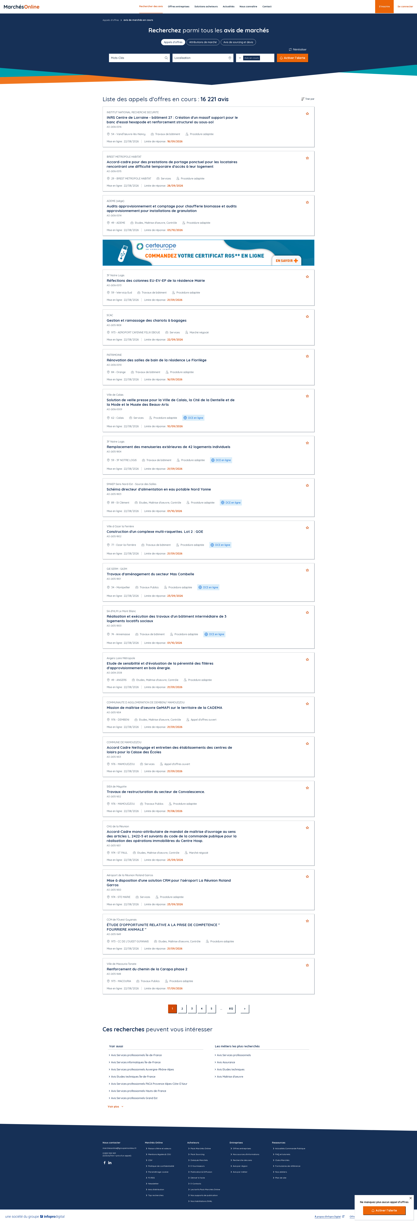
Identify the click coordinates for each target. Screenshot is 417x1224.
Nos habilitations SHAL (201, 1201)
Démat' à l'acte (198, 1177)
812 (231, 1008)
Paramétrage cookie (158, 1172)
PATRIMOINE (114, 354)
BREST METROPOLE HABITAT (124, 156)
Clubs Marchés (282, 1160)
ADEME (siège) (115, 201)
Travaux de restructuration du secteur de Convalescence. (156, 791)
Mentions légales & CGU (159, 1154)
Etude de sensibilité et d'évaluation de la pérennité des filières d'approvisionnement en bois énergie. (160, 665)
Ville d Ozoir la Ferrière (120, 526)
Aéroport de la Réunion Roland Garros (130, 875)
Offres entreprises (178, 6)
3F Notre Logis (115, 275)
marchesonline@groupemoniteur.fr (120, 1148)
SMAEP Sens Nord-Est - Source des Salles (131, 484)
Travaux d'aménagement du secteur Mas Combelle (150, 574)
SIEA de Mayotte (117, 786)
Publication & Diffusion (201, 1172)
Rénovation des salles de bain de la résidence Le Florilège (157, 360)
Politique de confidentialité (161, 1166)
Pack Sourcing (197, 1154)
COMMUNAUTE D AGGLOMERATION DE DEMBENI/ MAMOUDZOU (146, 702)
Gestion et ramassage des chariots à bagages (147, 320)
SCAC (110, 315)
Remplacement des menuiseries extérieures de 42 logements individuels (168, 446)
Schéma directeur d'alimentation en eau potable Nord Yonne (159, 489)
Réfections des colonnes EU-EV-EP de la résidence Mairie (156, 280)
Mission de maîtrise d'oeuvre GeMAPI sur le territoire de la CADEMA (164, 707)
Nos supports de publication (204, 1195)
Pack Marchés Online (201, 1148)
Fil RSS (151, 1177)
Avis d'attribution (156, 1189)
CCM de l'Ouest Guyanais (122, 919)
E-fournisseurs (197, 1166)
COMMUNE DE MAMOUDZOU (124, 742)
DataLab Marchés (199, 1160)
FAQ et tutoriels (282, 1154)
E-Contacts (196, 1183)
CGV (150, 1160)
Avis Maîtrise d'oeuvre (230, 1076)
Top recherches (155, 1195)
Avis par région (240, 1166)
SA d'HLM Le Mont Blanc (121, 611)
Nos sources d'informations (246, 1154)
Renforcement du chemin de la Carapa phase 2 (147, 969)
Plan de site (280, 1177)
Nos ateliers (281, 1172)
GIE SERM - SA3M (117, 568)
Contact (267, 6)
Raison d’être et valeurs (159, 1148)
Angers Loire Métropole (121, 658)
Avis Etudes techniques (230, 1069)
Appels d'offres (111, 20)
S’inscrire (384, 6)
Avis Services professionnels (234, 1055)
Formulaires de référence (287, 1166)
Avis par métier (240, 1172)
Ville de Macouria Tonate (121, 963)
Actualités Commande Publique (290, 1148)
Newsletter (153, 1183)
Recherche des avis (242, 1160)
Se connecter (405, 6)
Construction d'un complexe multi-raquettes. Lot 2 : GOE (155, 531)
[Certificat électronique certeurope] (208, 253)
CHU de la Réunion (118, 826)
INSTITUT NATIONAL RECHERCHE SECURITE (133, 112)
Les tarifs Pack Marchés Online (205, 1189)
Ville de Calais (115, 394)
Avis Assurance (226, 1062)
